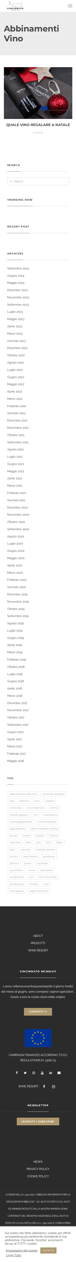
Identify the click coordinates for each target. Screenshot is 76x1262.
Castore (49, 800)
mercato (25, 849)
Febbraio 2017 (16, 753)
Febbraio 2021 (16, 493)
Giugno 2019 (15, 638)
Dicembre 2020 (17, 507)
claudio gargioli (19, 814)
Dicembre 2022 (17, 348)
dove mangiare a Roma (44, 828)
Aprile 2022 (14, 391)
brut (36, 800)
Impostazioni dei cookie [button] (21, 1250)
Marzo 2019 (14, 652)
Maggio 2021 (15, 471)
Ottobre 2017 (15, 717)
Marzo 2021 (14, 485)
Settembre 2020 (18, 529)
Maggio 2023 (15, 319)
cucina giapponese (21, 821)
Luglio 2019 (15, 630)
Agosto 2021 (15, 449)
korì (48, 842)
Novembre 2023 (18, 297)
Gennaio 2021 (16, 500)
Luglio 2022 (15, 370)
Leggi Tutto (13, 1255)
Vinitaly (34, 884)
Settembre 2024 (18, 268)
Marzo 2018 (14, 696)
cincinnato (16, 807)
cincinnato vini (35, 807)
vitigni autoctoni (38, 891)
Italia (28, 842)
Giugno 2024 (15, 275)
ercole (13, 835)
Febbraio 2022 (16, 406)
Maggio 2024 (15, 283)
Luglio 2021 (14, 456)
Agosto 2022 (15, 362)
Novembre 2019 (18, 601)
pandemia (49, 856)
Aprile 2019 (14, 645)
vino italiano (17, 891)
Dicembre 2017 (17, 703)
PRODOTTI (38, 943)
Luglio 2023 (15, 312)
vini (31, 877)
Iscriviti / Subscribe (38, 1121)
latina (59, 842)
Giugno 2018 (15, 681)
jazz (39, 842)
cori (35, 814)
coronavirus (50, 814)
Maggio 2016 (15, 761)
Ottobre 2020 (16, 522)
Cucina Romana (46, 821)
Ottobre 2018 (16, 667)
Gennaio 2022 (16, 413)
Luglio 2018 (15, 674)
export (39, 835)
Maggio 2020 (16, 558)
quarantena (16, 870)
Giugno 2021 (15, 464)
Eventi (26, 835)
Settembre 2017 (17, 725)
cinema (54, 807)
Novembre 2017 (18, 710)
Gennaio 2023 (16, 341)
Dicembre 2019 (17, 594)
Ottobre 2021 (15, 435)
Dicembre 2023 (17, 290)
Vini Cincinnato (48, 877)
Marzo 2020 (15, 572)
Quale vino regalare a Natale (38, 125)
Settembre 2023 (18, 304)
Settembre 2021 (17, 442)
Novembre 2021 (18, 428)
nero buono (30, 856)
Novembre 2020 (18, 514)
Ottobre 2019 (16, 609)
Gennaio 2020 (16, 587)
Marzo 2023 (15, 333)
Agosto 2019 (15, 623)
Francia (53, 835)
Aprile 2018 (14, 688)
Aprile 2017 (14, 739)
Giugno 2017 (15, 732)
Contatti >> (38, 1011)
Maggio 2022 (15, 384)
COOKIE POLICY (38, 1176)
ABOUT (38, 936)
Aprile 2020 (14, 565)
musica (14, 856)
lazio (12, 849)
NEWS (38, 1162)
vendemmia (17, 877)
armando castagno (53, 793)
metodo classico (45, 849)
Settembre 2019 (18, 616)
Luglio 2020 (15, 543)
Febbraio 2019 (16, 659)
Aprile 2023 (14, 326)
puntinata (42, 863)
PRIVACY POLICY (38, 1169)
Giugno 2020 (15, 551)
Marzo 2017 (14, 746)
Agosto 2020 (15, 536)
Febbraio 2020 (17, 580)
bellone (24, 800)
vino (46, 884)
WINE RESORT (38, 950)
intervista (15, 842)
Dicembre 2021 (17, 420)
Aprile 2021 (14, 478)
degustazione (18, 828)
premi (27, 863)
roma (32, 870)
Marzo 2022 (15, 399)
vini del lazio (17, 884)
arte (12, 800)
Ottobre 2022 (16, 355)
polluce (14, 863)
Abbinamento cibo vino (23, 793)
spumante (46, 870)
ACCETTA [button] (48, 1250)
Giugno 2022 (15, 377)
